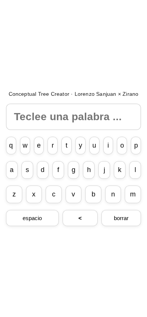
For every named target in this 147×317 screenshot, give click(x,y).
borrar (121, 218)
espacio (32, 218)
